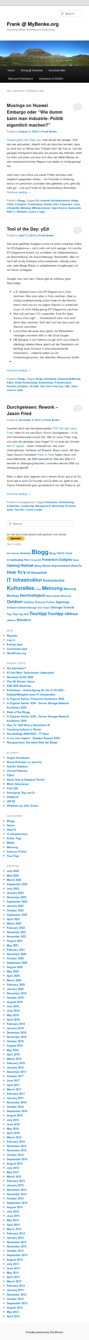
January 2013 (15, 1290)
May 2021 (13, 945)
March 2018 (14, 1059)
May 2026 (13, 875)
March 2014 (14, 1229)
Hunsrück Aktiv (57, 70)
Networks (66, 595)
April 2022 (13, 919)
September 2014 (17, 1203)
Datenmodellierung (69, 379)
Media (10, 842)
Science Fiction (45, 602)
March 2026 (14, 880)
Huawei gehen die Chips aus (24, 140)
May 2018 (13, 1050)
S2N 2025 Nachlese (19, 686)
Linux (77, 204)
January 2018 (15, 1067)
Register (12, 635)
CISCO (60, 553)
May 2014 (13, 1220)
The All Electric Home (21, 681)
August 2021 (15, 941)
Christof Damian (17, 771)
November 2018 (16, 1037)
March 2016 (14, 1137)
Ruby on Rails (45, 454)
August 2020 (15, 967)
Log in (11, 640)
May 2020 (13, 971)
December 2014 (16, 1190)
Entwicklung (35, 204)
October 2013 (15, 1251)
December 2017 (16, 1072)
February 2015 (16, 1181)
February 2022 (16, 928)
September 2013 (17, 1255)
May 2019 (13, 1015)
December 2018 (16, 1032)
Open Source (59, 208)
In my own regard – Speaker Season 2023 (33, 738)
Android (45, 200)
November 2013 (16, 1246)
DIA (38, 314)
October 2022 (15, 910)
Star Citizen (44, 607)
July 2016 (13, 1120)
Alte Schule (13, 553)
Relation (12, 386)
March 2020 (14, 980)
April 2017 (13, 1085)
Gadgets (65, 559)
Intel (55, 204)
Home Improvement (56, 565)
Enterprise (52, 502)
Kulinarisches (54, 580)
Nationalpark (53, 595)
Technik (34, 386)
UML (67, 386)
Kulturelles (66, 204)
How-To (76, 565)
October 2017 (15, 1076)
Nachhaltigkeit (32, 595)
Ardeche (25, 553)
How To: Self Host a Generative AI (28, 725)
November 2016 (16, 1102)
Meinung (26, 208)
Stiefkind (12, 797)
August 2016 (15, 1115)
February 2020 (16, 984)
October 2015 (15, 1155)
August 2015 (15, 1163)
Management (43, 506)
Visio (74, 386)
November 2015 (16, 1150)
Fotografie (35, 559)
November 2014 (16, 1194)
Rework (47, 433)
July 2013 (13, 1264)
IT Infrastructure (17, 834)
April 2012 (13, 1316)
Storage (56, 607)
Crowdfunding (15, 560)
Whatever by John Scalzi (22, 806)
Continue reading (18, 192)
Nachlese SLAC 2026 (20, 677)
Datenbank (50, 379)
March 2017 (14, 1089)
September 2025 (17, 884)
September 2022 (17, 915)
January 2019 (15, 1028)
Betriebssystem (60, 200)
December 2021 (16, 932)
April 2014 (13, 1225)
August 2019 (15, 1002)
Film (26, 560)
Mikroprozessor (41, 208)
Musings (13, 595)
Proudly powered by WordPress (44, 1332)
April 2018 (13, 1054)
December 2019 (16, 993)
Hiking (37, 566)
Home (11, 70)
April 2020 (13, 976)
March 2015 (14, 1176)
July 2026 (13, 871)
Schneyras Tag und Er (21, 792)
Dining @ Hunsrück (32, 70)
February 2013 (16, 1286)
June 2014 (13, 1216)
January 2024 (15, 893)
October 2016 (15, 1107)
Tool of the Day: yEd (28, 229)
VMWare (71, 613)
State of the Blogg (18, 712)
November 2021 (16, 936)
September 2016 (17, 1111)
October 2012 (15, 1299)
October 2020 (15, 958)
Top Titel (19, 509)
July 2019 (13, 1006)
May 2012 (13, 1312)
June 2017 (13, 1080)
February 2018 (16, 1063)
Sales (10, 509)
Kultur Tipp (14, 838)
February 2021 (16, 950)
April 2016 (13, 1133)
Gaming (13, 565)
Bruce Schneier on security (24, 762)
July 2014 (13, 1211)
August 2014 (15, 1207)
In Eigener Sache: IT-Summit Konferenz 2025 (35, 699)
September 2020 (17, 963)
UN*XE (11, 801)
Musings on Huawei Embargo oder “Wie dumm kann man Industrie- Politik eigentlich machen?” (35, 115)
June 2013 (13, 1268)
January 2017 (15, 1098)
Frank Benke (49, 131)
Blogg (21, 200)
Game (76, 559)
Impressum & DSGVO (51, 78)
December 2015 (16, 1146)
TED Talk (58, 428)
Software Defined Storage (22, 607)
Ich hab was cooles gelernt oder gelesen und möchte (36, 534)
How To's (16, 572)
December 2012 (16, 1294)
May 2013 (13, 1272)
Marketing (58, 506)
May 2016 (13, 1128)
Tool (42, 386)
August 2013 (15, 1259)
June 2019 (13, 1010)
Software (23, 386)
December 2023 (16, 897)
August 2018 (15, 1045)
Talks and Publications (20, 78)
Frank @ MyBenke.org (33, 23)
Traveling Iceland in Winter (24, 729)
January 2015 (15, 1185)
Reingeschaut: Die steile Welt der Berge (32, 742)
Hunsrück (39, 572)
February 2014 (16, 1233)
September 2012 (17, 1303)
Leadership (27, 506)
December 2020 (16, 954)
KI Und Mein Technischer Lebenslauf (30, 672)
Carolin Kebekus (17, 766)
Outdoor (15, 601)
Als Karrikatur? (16, 668)
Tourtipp (38, 613)
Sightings (63, 602)
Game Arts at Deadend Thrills (25, 779)
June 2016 (13, 1124)
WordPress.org (16, 653)
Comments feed (17, 649)
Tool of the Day (54, 386)
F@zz (10, 775)
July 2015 (13, 1168)
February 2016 (16, 1141)
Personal (70, 506)
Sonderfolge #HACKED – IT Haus (28, 734)
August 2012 (15, 1307)
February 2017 (16, 1094)
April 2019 (13, 1019)
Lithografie (13, 208)
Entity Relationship (26, 382)
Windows (22, 211)
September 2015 (17, 1159)
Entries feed (14, 644)
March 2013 (14, 1281)
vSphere (11, 620)
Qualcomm (74, 208)
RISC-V (11, 211)
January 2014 (15, 1238)
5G (37, 200)
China (10, 204)
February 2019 (16, 1024)
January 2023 (15, 906)
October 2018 (15, 1041)
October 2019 (15, 997)
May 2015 (13, 1172)
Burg (52, 553)
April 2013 (13, 1277)
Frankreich (50, 559)
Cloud (68, 553)
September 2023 (17, 901)
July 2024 (13, 888)
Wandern (24, 619)
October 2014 (15, 1198)
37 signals (18, 446)
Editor (10, 382)
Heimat (26, 565)
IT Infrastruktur (63, 382)
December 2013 (16, 1242)
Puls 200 (12, 788)
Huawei (47, 204)
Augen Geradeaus (18, 758)
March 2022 (14, 923)
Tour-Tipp (13, 856)
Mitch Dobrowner (18, 784)
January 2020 (15, 989)
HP (28, 573)
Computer (21, 204)
